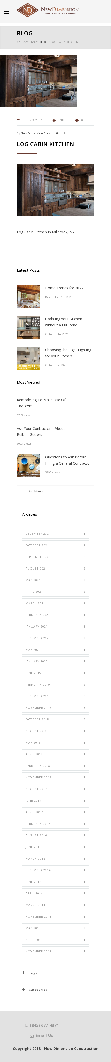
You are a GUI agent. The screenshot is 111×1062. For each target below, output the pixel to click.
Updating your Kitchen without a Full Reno (63, 321)
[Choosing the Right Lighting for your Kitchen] (28, 358)
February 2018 (55, 766)
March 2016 (55, 858)
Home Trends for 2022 (64, 287)
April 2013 (55, 940)
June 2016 (55, 847)
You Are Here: (27, 41)
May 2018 (55, 742)
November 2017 (55, 777)
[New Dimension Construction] (47, 10)
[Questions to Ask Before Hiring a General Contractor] (28, 465)
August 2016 (55, 835)
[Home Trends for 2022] (28, 296)
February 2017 (55, 824)
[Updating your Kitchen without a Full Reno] (28, 327)
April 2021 (55, 592)
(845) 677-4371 (44, 1025)
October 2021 (55, 545)
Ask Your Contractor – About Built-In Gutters (41, 431)
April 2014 (55, 893)
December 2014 (55, 870)
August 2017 (55, 789)
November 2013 (55, 916)
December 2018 (55, 696)
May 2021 (55, 580)
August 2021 (55, 568)
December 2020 (55, 638)
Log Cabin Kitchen (45, 144)
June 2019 (55, 673)
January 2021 (55, 626)
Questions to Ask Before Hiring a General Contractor (68, 460)
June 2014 (55, 882)
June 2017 (55, 800)
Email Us (44, 1035)
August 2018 (55, 731)
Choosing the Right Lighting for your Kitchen (68, 352)
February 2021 (55, 615)
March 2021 (55, 603)
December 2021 (55, 534)
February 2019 (55, 684)
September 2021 (55, 557)
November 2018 (55, 708)
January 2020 (55, 661)
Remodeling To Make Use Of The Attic (41, 402)
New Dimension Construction (41, 133)
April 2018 (55, 754)
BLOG (25, 33)
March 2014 (55, 905)
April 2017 (55, 812)
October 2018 (55, 719)
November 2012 (55, 951)
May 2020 (55, 650)
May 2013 (55, 928)
